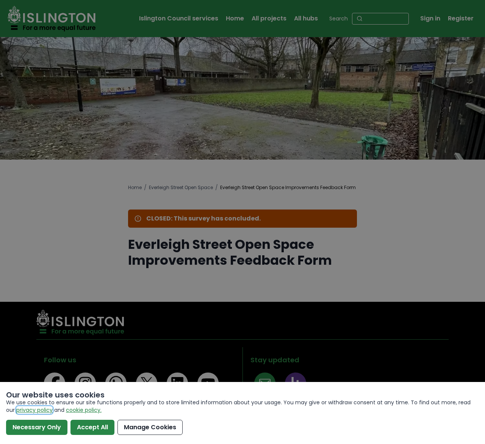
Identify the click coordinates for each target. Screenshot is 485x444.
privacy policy (34, 410)
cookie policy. (84, 410)
